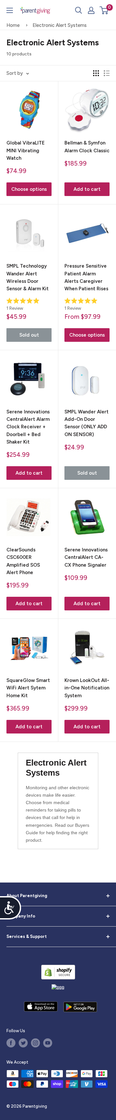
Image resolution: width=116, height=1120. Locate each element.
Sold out (29, 335)
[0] (104, 10)
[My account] (91, 10)
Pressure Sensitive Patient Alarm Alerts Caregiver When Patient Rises (86, 277)
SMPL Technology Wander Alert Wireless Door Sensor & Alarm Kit (27, 277)
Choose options (29, 189)
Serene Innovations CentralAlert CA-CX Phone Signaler (86, 557)
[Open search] (78, 10)
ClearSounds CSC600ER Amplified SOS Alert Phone (23, 561)
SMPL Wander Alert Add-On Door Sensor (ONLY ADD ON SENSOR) (86, 423)
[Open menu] (9, 10)
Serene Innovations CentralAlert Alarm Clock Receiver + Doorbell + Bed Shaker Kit (28, 427)
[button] (104, 10)
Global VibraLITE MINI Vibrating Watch (25, 150)
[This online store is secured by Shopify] (58, 972)
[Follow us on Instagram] (35, 1042)
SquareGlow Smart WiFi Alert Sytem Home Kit (28, 688)
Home (13, 25)
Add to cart (87, 189)
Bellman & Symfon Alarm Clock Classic (87, 146)
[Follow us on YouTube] (47, 1042)
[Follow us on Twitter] (23, 1042)
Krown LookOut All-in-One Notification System (86, 688)
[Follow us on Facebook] (10, 1042)
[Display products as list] (107, 73)
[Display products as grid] (96, 73)
